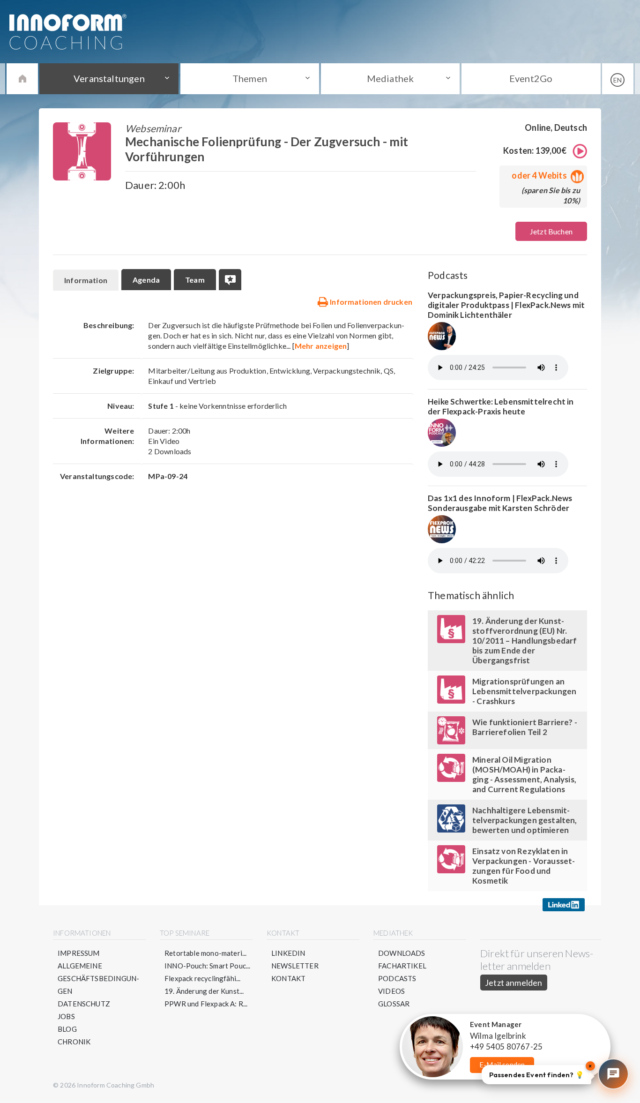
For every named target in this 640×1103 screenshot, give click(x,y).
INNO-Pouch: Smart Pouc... (207, 965)
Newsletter (295, 965)
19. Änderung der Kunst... (204, 991)
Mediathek (390, 78)
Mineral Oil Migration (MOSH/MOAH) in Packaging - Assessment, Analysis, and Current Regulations (524, 774)
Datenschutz (84, 1003)
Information (85, 280)
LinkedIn (288, 953)
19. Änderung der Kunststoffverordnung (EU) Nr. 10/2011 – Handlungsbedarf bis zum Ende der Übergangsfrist (524, 640)
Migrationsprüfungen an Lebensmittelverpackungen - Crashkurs (524, 691)
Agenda (146, 279)
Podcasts (397, 978)
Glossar (393, 1003)
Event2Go (530, 78)
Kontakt (288, 978)
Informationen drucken (370, 301)
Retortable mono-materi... (205, 953)
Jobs (66, 1016)
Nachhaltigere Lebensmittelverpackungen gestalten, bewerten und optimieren (524, 820)
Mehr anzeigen (321, 345)
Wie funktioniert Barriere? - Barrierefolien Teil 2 (524, 727)
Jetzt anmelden (514, 982)
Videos (391, 991)
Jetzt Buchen (551, 231)
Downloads (401, 953)
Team (195, 279)
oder (539, 175)
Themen (249, 78)
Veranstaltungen (109, 78)
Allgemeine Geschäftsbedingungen (98, 978)
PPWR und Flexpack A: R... (206, 1003)
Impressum (79, 953)
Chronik (74, 1041)
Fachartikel (402, 965)
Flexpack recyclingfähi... (202, 978)
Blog (67, 1029)
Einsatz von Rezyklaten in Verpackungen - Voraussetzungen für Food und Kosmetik (523, 865)
